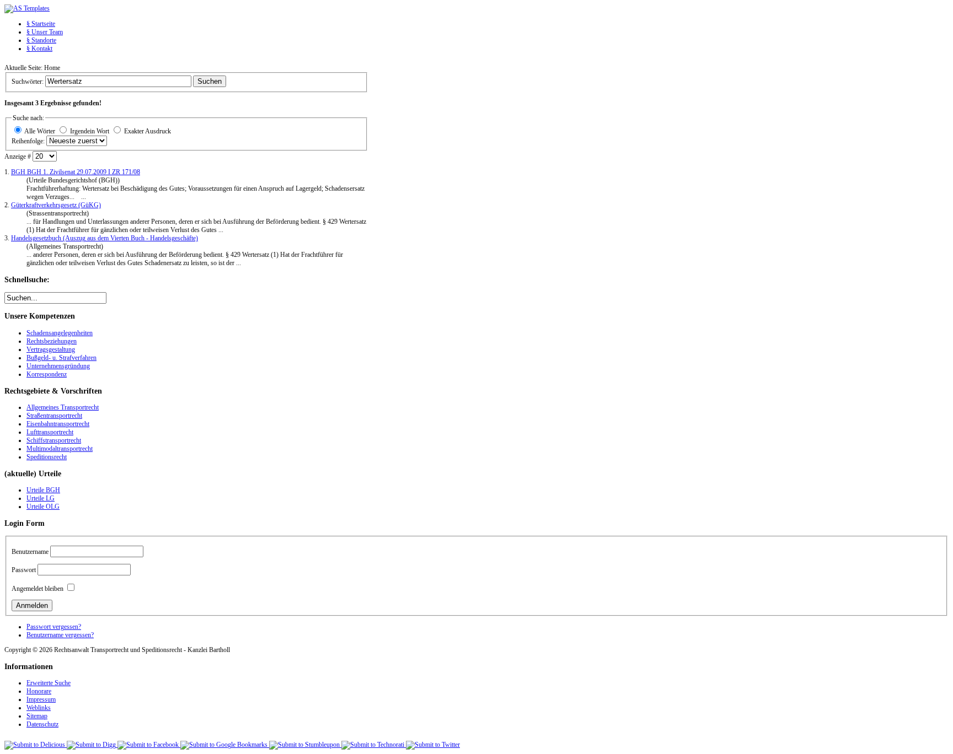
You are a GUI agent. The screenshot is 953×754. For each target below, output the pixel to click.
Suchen (209, 81)
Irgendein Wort (89, 131)
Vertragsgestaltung (50, 349)
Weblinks (38, 708)
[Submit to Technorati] (373, 744)
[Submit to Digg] (92, 744)
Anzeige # (18, 156)
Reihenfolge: (29, 141)
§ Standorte (41, 40)
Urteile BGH (43, 490)
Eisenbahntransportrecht (57, 424)
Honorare (38, 691)
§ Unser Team (44, 32)
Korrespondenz (46, 374)
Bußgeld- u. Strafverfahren (61, 358)
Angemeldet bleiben (37, 589)
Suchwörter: (28, 81)
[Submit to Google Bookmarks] (224, 744)
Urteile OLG (43, 506)
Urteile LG (40, 498)
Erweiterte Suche (48, 683)
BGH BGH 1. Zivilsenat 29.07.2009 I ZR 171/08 (75, 172)
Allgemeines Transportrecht (62, 407)
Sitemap (36, 716)
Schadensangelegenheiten (59, 333)
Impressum (41, 699)
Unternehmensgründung (58, 366)
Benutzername (30, 552)
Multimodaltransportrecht (59, 449)
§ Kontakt (39, 48)
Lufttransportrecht (49, 432)
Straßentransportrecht (54, 415)
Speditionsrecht (46, 457)
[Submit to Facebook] (148, 744)
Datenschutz (42, 724)
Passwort (24, 570)
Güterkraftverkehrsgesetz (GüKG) (56, 205)
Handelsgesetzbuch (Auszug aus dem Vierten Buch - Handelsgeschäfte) (104, 238)
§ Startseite (40, 24)
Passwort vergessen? (53, 627)
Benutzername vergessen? (60, 635)
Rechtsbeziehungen (51, 341)
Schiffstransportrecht (53, 440)
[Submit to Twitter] (433, 744)
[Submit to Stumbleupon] (305, 744)
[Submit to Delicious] (35, 744)
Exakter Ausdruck (147, 131)
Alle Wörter (39, 131)
